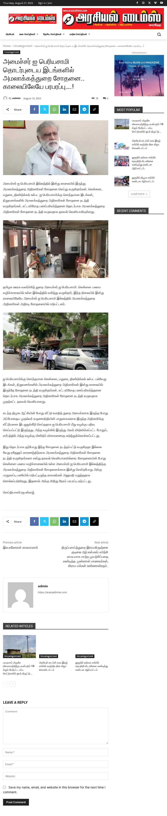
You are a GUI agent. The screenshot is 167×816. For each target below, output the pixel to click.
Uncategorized (22, 46)
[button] (159, 34)
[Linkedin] (64, 109)
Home (7, 46)
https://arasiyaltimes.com (52, 592)
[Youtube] (161, 3)
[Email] (74, 109)
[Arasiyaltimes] (32, 19)
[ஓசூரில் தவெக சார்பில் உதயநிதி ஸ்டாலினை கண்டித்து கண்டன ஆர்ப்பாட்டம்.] (91, 646)
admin (16, 98)
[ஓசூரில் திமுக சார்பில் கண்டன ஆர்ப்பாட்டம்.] (121, 181)
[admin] (6, 98)
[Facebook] (137, 3)
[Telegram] (84, 109)
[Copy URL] (94, 109)
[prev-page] (5, 684)
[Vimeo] (155, 3)
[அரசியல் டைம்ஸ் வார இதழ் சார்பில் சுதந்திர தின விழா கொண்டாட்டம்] (55, 646)
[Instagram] (143, 3)
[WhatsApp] (54, 109)
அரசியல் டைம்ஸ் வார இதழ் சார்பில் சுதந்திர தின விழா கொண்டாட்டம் (53, 666)
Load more (138, 194)
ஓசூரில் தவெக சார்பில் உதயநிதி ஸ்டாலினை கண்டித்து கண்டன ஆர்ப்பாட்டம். (91, 666)
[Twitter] (149, 3)
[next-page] (12, 684)
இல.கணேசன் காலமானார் (20, 548)
